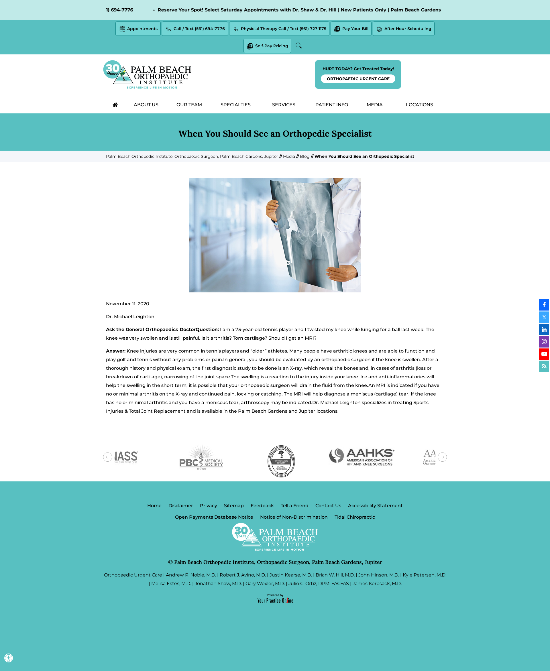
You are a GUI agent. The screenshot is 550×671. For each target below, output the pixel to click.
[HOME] (115, 104)
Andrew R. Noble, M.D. (191, 575)
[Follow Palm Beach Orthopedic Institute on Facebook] (544, 304)
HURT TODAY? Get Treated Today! (358, 73)
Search (299, 45)
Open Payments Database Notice (214, 517)
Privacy (208, 505)
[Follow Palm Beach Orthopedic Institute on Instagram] (544, 341)
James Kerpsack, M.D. (377, 583)
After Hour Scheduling (407, 28)
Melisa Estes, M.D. (171, 583)
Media (289, 156)
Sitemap (234, 505)
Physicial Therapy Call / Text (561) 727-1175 (283, 28)
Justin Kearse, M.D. (291, 575)
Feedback (262, 505)
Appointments (142, 28)
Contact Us (328, 505)
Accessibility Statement (375, 505)
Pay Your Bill (355, 28)
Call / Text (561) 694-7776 (199, 28)
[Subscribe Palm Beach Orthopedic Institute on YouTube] (544, 354)
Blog (305, 156)
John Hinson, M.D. (378, 575)
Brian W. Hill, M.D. (335, 575)
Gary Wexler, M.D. (265, 583)
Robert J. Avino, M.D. (243, 575)
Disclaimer (180, 505)
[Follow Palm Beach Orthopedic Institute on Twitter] (544, 317)
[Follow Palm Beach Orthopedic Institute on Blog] (544, 366)
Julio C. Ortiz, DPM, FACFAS (318, 583)
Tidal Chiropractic (355, 517)
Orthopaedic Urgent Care (133, 575)
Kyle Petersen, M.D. (424, 575)
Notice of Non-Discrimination (294, 517)
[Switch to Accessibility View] (8, 658)
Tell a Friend (295, 505)
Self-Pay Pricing (271, 45)
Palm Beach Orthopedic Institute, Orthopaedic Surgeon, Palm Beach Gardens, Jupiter (192, 156)
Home (154, 505)
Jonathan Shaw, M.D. (218, 583)
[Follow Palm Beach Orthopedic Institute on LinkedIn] (544, 329)
